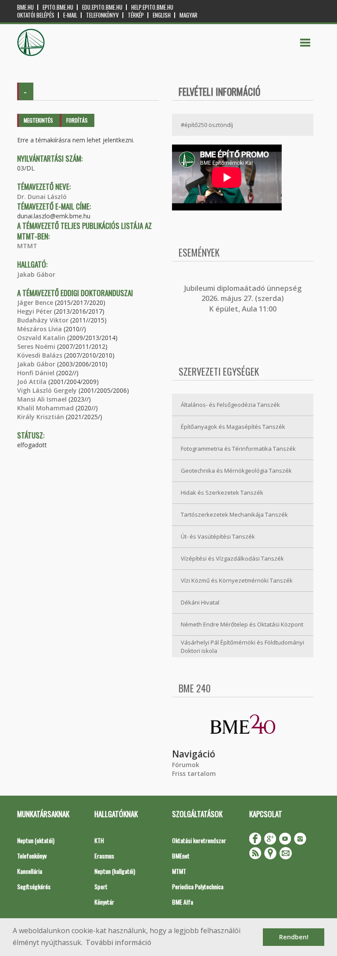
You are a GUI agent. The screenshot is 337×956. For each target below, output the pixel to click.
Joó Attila (32, 381)
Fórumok (185, 764)
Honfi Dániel (35, 373)
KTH (99, 840)
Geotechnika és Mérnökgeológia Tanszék (236, 470)
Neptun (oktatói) (35, 840)
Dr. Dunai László (42, 196)
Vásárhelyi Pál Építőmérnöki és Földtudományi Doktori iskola (242, 646)
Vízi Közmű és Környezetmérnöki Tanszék (237, 580)
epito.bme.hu (58, 7)
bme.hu (25, 7)
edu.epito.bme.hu (102, 7)
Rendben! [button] (293, 937)
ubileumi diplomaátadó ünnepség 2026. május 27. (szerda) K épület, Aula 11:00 (243, 298)
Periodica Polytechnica (197, 886)
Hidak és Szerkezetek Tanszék (222, 492)
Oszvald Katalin (41, 337)
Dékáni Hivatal (200, 602)
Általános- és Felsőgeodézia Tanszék (230, 405)
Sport (101, 886)
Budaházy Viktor (42, 320)
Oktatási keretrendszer (199, 840)
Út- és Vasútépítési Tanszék (218, 536)
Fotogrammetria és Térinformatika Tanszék (238, 449)
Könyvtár (104, 901)
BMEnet (181, 855)
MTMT (27, 246)
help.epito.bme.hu (152, 7)
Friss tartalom (194, 773)
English (162, 15)
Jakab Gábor (36, 274)
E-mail (70, 15)
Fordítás (77, 120)
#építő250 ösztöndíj (207, 125)
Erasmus (104, 855)
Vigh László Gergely (47, 390)
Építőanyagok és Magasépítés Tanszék (233, 427)
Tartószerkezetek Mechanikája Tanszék (234, 514)
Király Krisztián (40, 417)
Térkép (136, 15)
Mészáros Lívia (39, 329)
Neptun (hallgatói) (114, 871)
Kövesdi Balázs (39, 355)
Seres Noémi (36, 346)
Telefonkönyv (102, 15)
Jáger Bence (35, 302)
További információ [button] (118, 942)
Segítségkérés (33, 886)
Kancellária (29, 871)
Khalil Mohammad (45, 408)
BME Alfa (182, 901)
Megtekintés (38, 120)
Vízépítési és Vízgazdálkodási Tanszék (232, 558)
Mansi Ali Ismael (42, 399)
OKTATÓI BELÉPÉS (35, 15)
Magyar (188, 15)
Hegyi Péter (34, 311)
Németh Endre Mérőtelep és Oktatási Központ (242, 624)
